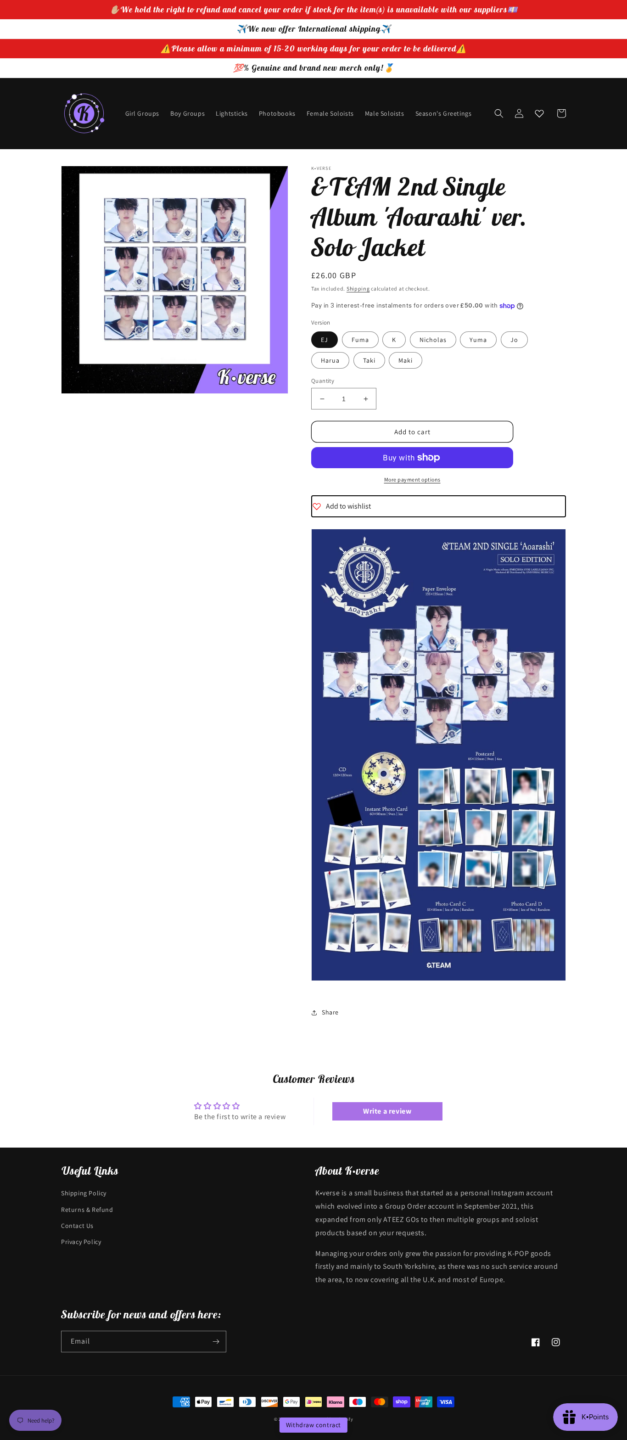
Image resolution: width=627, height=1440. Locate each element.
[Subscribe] (216, 1341)
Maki (405, 360)
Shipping (358, 288)
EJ (324, 340)
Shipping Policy (83, 1193)
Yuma (478, 340)
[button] (499, 113)
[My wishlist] (539, 113)
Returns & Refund (87, 1209)
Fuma (360, 340)
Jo (514, 340)
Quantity (322, 381)
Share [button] (330, 1012)
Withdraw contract (313, 1425)
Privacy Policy (81, 1242)
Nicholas (433, 340)
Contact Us (77, 1225)
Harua (330, 360)
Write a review (387, 1111)
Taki (369, 360)
